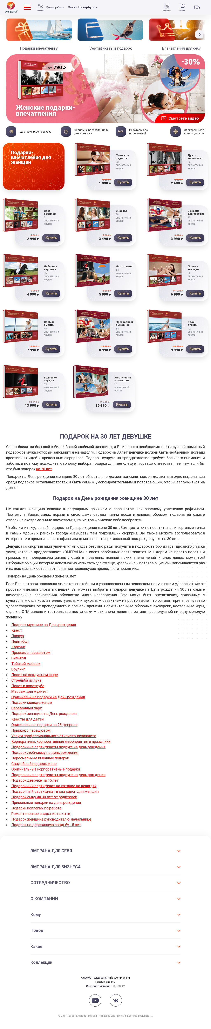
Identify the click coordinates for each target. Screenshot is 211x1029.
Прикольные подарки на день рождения (46, 802)
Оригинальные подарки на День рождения (48, 697)
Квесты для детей (27, 719)
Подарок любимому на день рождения (44, 752)
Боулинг (18, 669)
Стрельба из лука (26, 680)
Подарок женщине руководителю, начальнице (51, 819)
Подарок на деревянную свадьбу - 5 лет (46, 825)
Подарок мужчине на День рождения (43, 625)
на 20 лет (44, 469)
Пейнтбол (19, 641)
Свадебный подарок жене (34, 763)
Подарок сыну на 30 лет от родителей (44, 797)
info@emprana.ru (119, 977)
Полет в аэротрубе (27, 686)
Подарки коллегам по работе (36, 808)
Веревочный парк (26, 708)
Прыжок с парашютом (30, 652)
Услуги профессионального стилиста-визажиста (53, 736)
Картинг (18, 647)
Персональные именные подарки (40, 758)
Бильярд (18, 658)
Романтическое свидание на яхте (40, 813)
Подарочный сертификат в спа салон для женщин (55, 791)
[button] (200, 34)
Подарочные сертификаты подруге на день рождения (58, 747)
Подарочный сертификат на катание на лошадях (53, 786)
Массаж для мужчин (29, 691)
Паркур (17, 636)
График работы (55, 7)
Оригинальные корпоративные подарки (45, 769)
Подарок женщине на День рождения (44, 713)
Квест (16, 630)
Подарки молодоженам (31, 702)
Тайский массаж (25, 663)
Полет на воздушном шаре (34, 675)
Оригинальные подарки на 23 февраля (44, 725)
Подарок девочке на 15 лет (35, 780)
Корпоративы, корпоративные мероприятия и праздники (60, 741)
